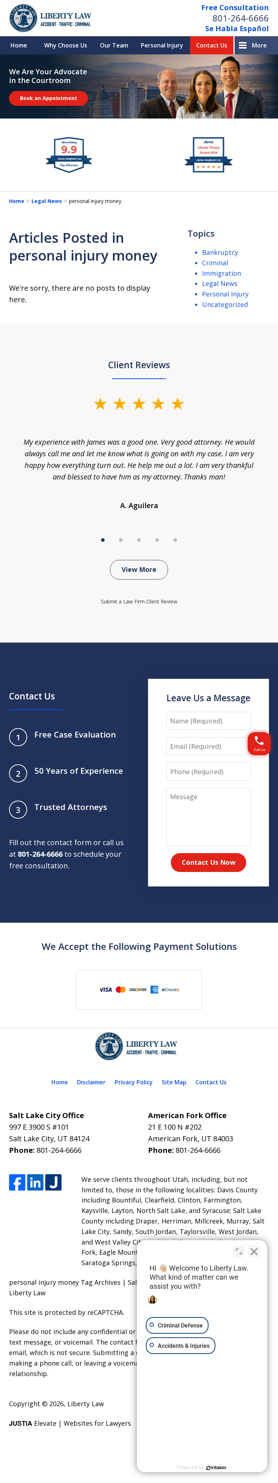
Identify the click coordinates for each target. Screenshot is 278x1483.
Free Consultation (235, 7)
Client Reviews (139, 365)
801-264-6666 (240, 18)
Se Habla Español (237, 28)
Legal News (46, 201)
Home (18, 45)
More (259, 45)
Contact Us (211, 45)
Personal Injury (162, 45)
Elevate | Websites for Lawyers (70, 1423)
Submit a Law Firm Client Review (139, 601)
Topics (201, 233)
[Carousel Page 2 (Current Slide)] (121, 540)
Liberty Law (85, 1403)
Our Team (114, 45)
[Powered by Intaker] (216, 1468)
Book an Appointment (48, 98)
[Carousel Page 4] (157, 540)
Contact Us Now (208, 862)
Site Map (174, 1082)
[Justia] (53, 1182)
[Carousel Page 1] (103, 540)
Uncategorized (225, 304)
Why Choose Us (65, 45)
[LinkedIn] (35, 1182)
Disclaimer (91, 1082)
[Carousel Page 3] (139, 540)
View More (139, 569)
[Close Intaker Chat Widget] (254, 1251)
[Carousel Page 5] (175, 540)
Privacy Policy (134, 1082)
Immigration (221, 273)
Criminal (215, 262)
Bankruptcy (220, 252)
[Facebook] (17, 1182)
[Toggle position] (239, 1251)
